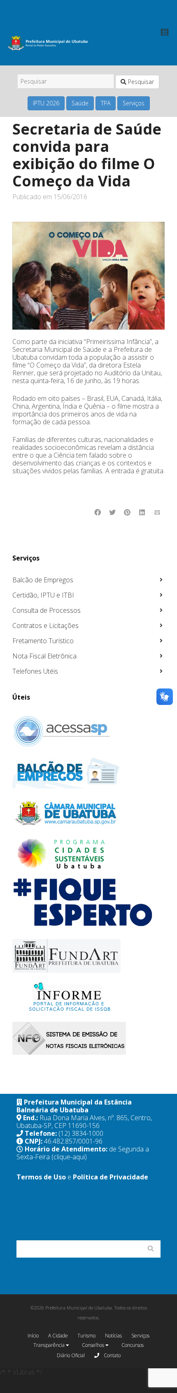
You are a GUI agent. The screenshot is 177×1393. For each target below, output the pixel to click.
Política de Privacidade (110, 1176)
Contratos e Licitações (45, 625)
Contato (111, 1355)
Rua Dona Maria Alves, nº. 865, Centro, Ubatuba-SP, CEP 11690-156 (84, 1121)
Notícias (113, 1335)
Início (33, 1335)
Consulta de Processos (46, 610)
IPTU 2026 (46, 103)
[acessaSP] (87, 731)
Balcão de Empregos (42, 579)
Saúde (80, 103)
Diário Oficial (71, 1355)
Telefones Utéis (35, 671)
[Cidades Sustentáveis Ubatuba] (87, 854)
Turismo (86, 1335)
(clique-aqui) (69, 1156)
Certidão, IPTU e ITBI (43, 595)
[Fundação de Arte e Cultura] (87, 956)
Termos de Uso (41, 1176)
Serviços (133, 103)
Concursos (132, 1345)
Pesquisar (140, 82)
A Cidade (58, 1335)
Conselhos (93, 1345)
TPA (105, 103)
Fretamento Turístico (43, 640)
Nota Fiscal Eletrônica (44, 655)
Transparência (49, 1345)
